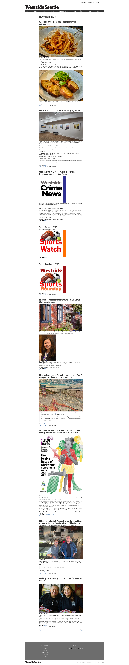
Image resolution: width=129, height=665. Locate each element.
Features (35, 11)
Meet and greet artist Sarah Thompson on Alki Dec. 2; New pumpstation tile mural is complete (61, 376)
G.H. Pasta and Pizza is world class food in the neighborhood (57, 22)
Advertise (83, 2)
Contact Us (91, 2)
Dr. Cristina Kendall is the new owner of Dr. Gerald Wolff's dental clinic (59, 300)
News (27, 11)
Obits (75, 11)
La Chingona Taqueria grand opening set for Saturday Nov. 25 (60, 579)
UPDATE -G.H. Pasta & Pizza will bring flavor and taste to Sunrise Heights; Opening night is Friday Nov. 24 (60, 522)
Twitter (81, 648)
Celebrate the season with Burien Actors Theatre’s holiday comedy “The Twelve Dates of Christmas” (59, 431)
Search (98, 2)
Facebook (74, 648)
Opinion (52, 11)
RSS (69, 648)
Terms (45, 656)
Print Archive (45, 654)
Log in (46, 105)
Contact (45, 648)
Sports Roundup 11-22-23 (49, 264)
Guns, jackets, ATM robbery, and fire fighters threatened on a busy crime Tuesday (57, 172)
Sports (43, 11)
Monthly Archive (45, 652)
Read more (41, 105)
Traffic (89, 11)
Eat (82, 11)
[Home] (42, 7)
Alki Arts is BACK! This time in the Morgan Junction (59, 110)
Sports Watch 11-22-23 (48, 227)
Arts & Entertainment (63, 11)
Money (97, 11)
